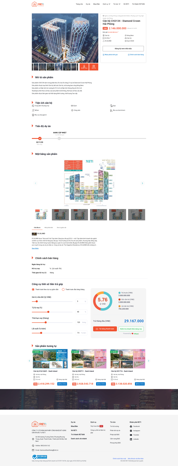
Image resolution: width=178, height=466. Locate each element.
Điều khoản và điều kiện (135, 458)
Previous (36, 38)
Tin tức (116, 4)
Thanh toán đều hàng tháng (75, 289)
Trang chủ (79, 4)
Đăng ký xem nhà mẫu (123, 49)
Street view (84, 68)
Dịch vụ (106, 4)
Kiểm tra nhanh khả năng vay (131, 329)
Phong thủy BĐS (115, 443)
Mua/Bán (96, 4)
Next (94, 38)
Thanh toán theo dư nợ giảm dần (46, 289)
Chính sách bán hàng (137, 54)
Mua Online (63, 384)
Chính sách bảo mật (119, 458)
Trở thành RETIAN (138, 4)
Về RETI (126, 4)
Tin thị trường (114, 426)
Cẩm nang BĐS (115, 439)
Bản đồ (94, 68)
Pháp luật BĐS (114, 434)
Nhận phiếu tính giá (111, 54)
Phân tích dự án (115, 430)
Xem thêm (35, 248)
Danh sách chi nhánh (79, 439)
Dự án (88, 4)
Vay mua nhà (95, 426)
